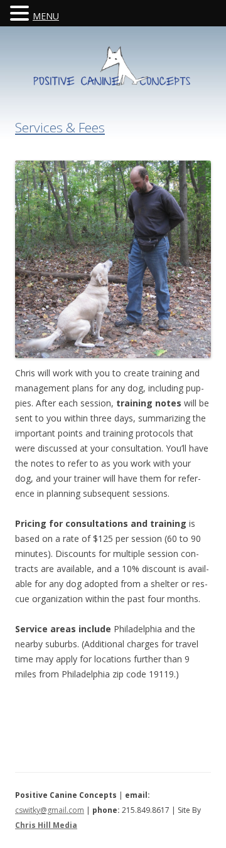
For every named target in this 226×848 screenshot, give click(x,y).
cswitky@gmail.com (49, 810)
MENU (46, 16)
